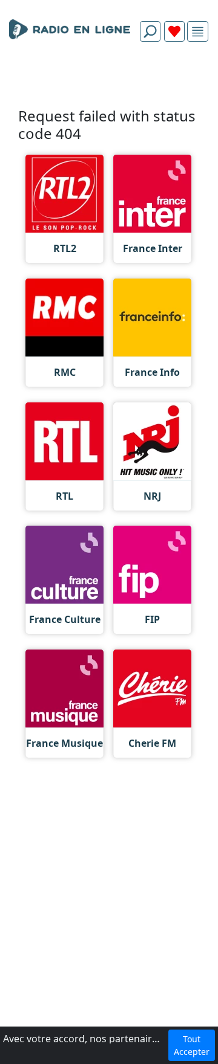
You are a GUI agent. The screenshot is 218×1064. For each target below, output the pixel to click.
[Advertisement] (109, 80)
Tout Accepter (192, 1045)
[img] (197, 31)
